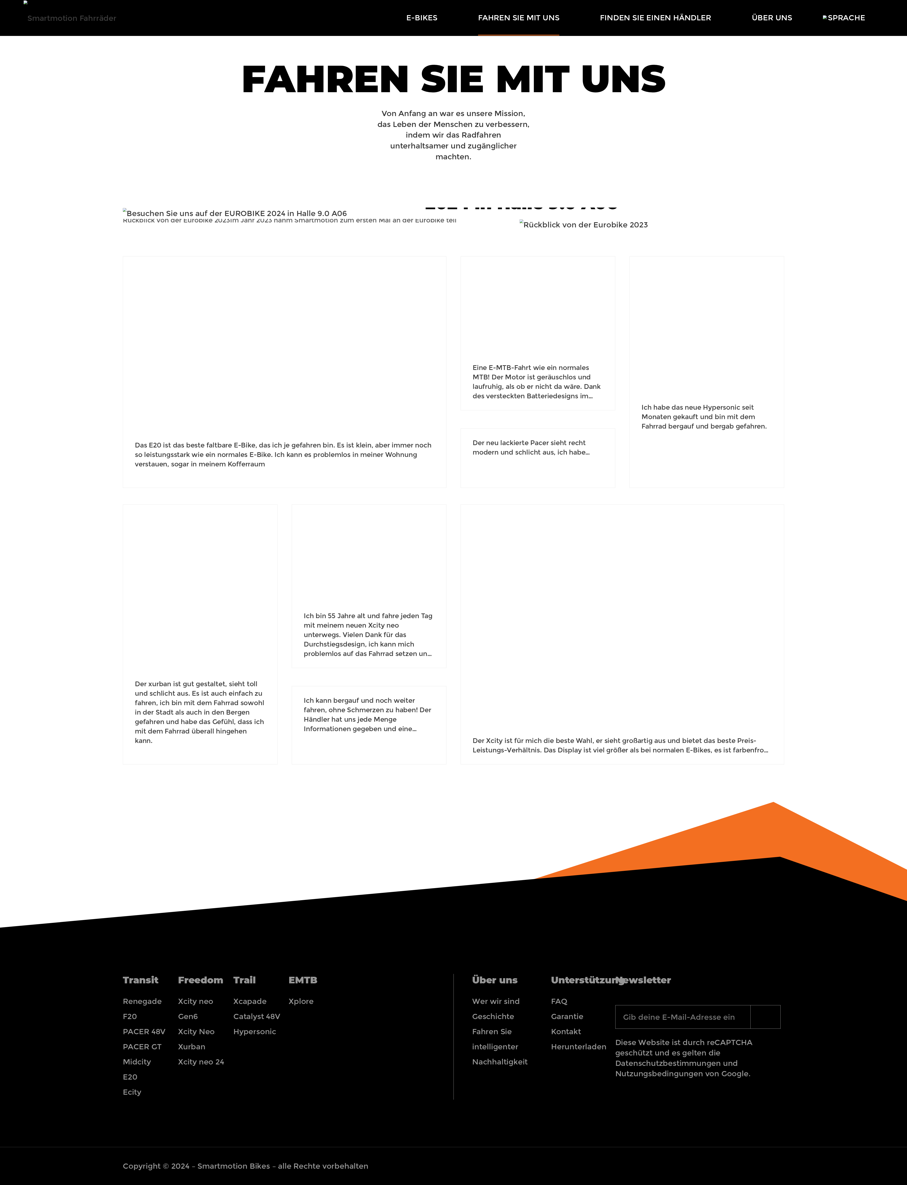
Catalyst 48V (256, 1016)
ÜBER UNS (772, 17)
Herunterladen (574, 1046)
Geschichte (493, 1016)
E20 (130, 1076)
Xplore (301, 1001)
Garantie (567, 1016)
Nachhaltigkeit (500, 1061)
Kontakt (566, 1031)
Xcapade (250, 1001)
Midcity (137, 1061)
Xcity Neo (196, 1031)
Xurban (191, 1046)
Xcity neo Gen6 (195, 1009)
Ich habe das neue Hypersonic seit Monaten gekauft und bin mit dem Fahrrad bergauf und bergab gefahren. (704, 416)
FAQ (559, 1001)
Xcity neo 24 (201, 1061)
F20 (130, 1016)
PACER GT (142, 1046)
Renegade (142, 1001)
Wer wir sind (496, 1001)
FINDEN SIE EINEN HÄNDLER (655, 17)
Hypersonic (254, 1031)
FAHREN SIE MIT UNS (518, 17)
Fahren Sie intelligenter (495, 1039)
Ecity (132, 1092)
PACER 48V (144, 1031)
